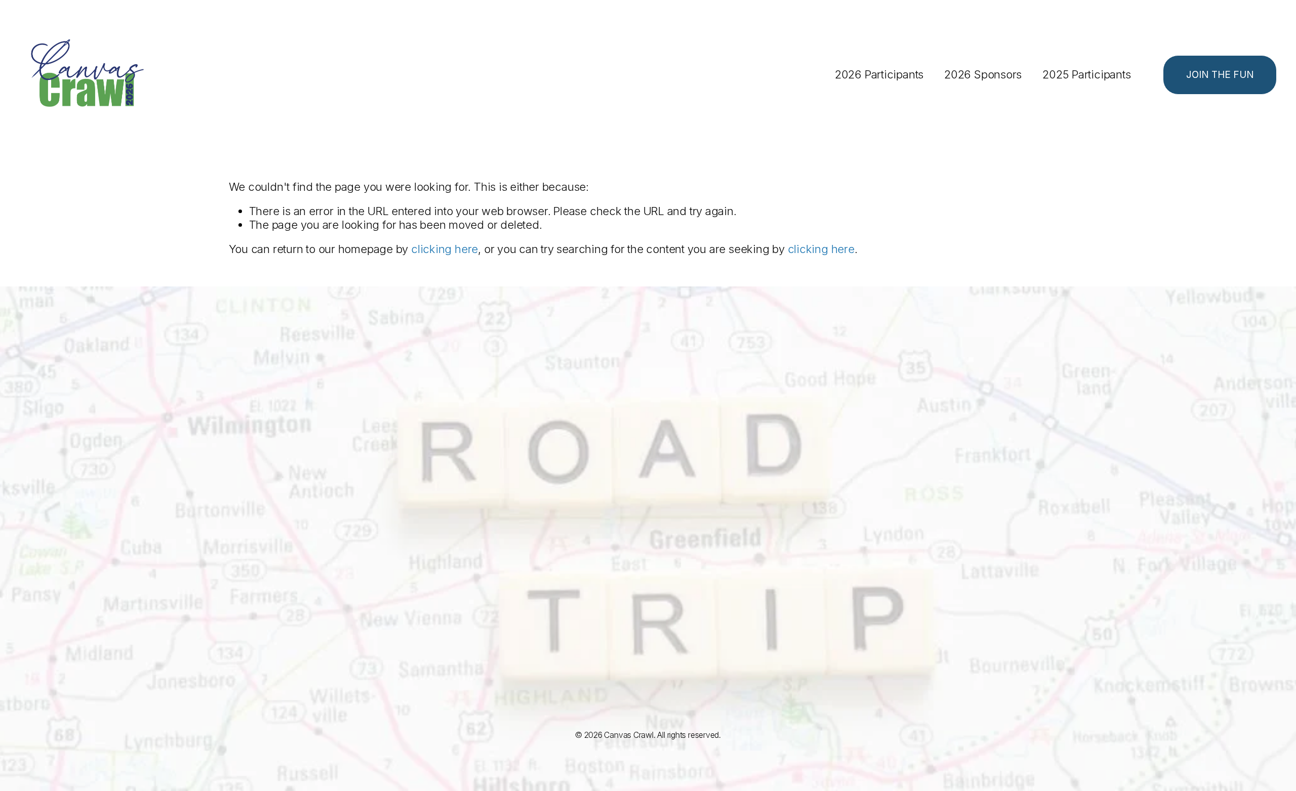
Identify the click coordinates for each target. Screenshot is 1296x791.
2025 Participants (1086, 74)
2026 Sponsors (983, 74)
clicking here (444, 249)
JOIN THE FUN (1220, 74)
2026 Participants (879, 74)
